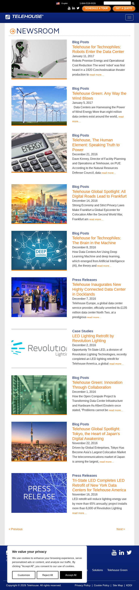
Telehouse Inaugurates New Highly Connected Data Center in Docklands (99, 289)
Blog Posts (80, 42)
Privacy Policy (82, 585)
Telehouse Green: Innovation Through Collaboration (97, 385)
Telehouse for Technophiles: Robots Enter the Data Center (98, 49)
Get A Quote (124, 8)
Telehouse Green (117, 570)
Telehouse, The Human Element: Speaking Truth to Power (96, 145)
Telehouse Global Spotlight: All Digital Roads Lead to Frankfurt (99, 194)
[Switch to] (71, 3)
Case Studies (82, 331)
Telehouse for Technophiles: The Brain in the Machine (96, 240)
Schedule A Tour (96, 8)
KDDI (129, 585)
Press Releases (84, 280)
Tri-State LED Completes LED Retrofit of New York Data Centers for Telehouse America (99, 485)
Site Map (118, 585)
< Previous (15, 529)
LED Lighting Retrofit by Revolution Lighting (93, 338)
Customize (24, 575)
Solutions (97, 570)
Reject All (47, 575)
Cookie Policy (101, 585)
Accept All (70, 575)
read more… (97, 74)
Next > (121, 529)
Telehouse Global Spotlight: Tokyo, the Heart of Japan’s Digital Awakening (96, 434)
